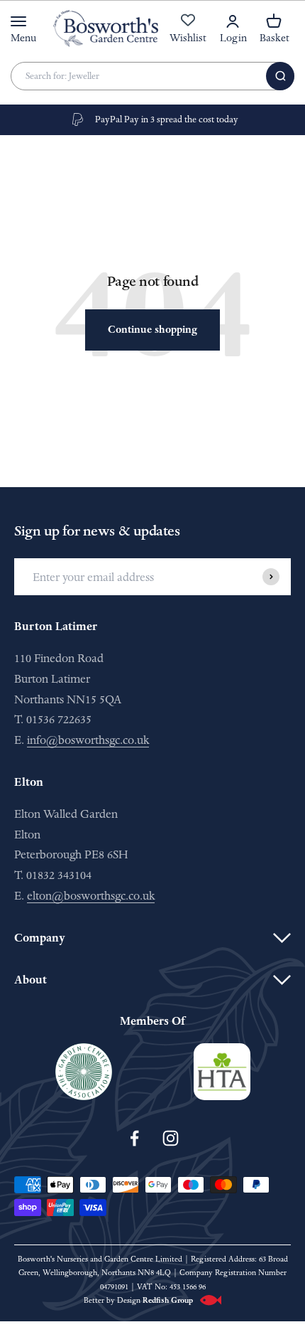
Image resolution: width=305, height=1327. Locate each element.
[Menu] (18, 21)
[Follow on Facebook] (134, 1138)
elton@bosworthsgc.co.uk (91, 895)
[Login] (232, 21)
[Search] (280, 76)
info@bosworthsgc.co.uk (88, 739)
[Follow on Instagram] (170, 1138)
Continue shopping (152, 329)
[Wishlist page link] (188, 28)
